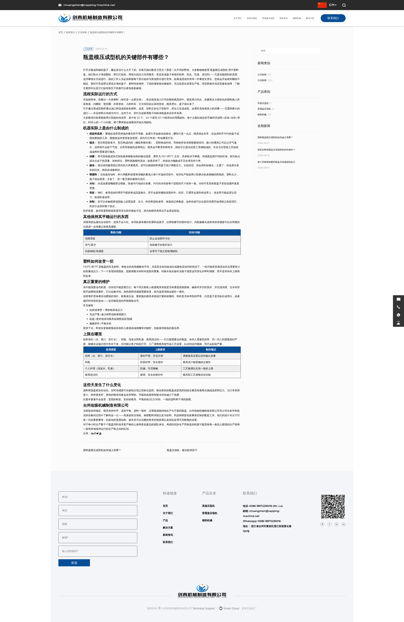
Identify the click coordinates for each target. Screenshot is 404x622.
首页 (60, 32)
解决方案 (310, 18)
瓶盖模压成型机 (219, 69)
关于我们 (238, 18)
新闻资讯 (283, 18)
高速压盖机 (252, 18)
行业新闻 (82, 32)
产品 (165, 520)
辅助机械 (297, 18)
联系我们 (333, 18)
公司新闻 (264, 74)
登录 (244, 608)
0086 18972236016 (269, 521)
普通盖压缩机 (268, 18)
